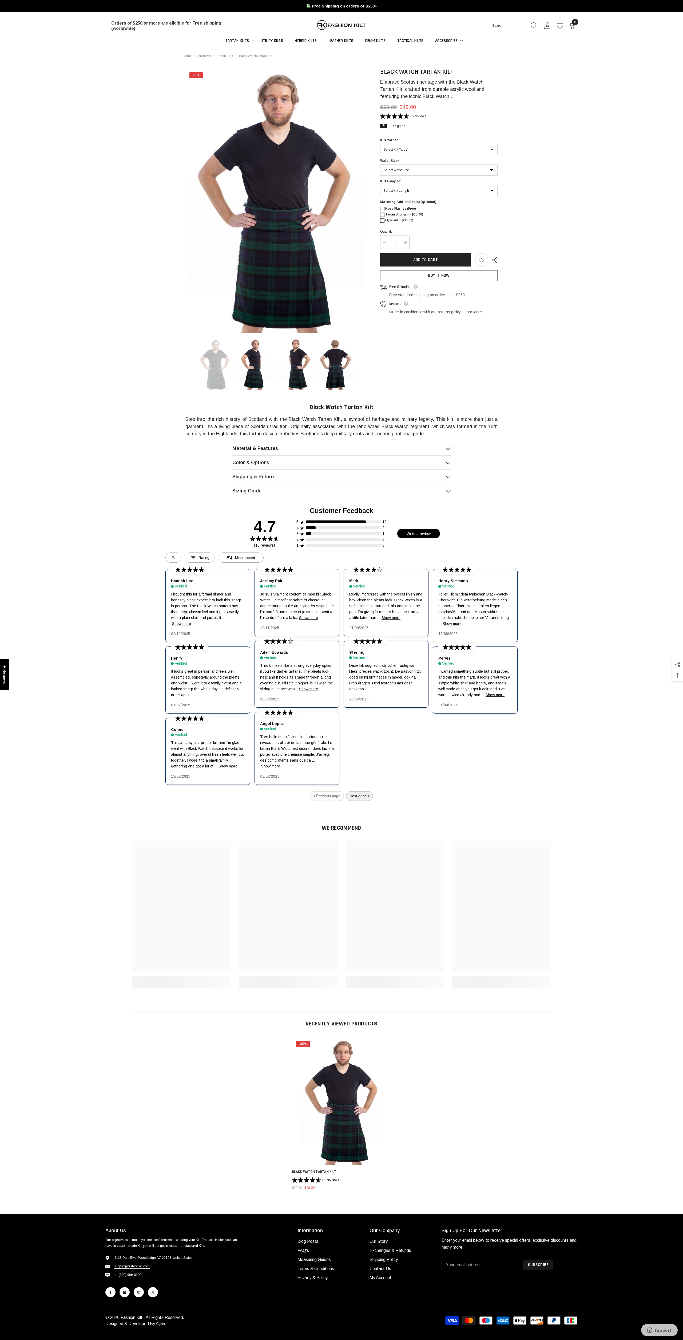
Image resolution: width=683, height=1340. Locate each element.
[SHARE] (493, 260)
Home (187, 56)
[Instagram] (125, 1292)
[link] (181, 979)
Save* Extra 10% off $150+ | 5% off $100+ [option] (341, 6)
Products (204, 56)
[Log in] (547, 26)
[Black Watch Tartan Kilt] (341, 1101)
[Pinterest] (139, 1292)
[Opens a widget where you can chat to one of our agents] (659, 1330)
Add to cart (425, 259)
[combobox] (509, 26)
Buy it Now (439, 276)
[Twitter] (153, 1292)
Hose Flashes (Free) (400, 209)
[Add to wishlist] (481, 260)
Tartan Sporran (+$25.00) (404, 215)
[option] (274, 200)
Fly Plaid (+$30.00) (399, 220)
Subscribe (538, 1265)
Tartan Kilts (225, 56)
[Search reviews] (173, 558)
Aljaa (160, 1323)
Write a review (419, 533)
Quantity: (386, 232)
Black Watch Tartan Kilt (314, 1171)
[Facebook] (110, 1292)
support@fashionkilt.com (132, 1266)
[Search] (515, 26)
